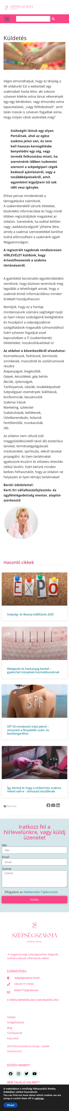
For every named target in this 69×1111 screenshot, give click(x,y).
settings (39, 1098)
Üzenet (6, 868)
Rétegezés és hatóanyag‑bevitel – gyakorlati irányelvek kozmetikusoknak (33, 670)
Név (4, 845)
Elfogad (10, 1105)
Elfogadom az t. (31, 892)
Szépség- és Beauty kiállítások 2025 (30, 614)
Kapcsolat (11, 806)
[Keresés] (53, 19)
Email (5, 857)
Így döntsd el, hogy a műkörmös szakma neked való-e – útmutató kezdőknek (34, 789)
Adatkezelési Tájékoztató (40, 892)
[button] (7, 18)
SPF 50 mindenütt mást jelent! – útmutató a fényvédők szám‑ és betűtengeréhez (28, 730)
